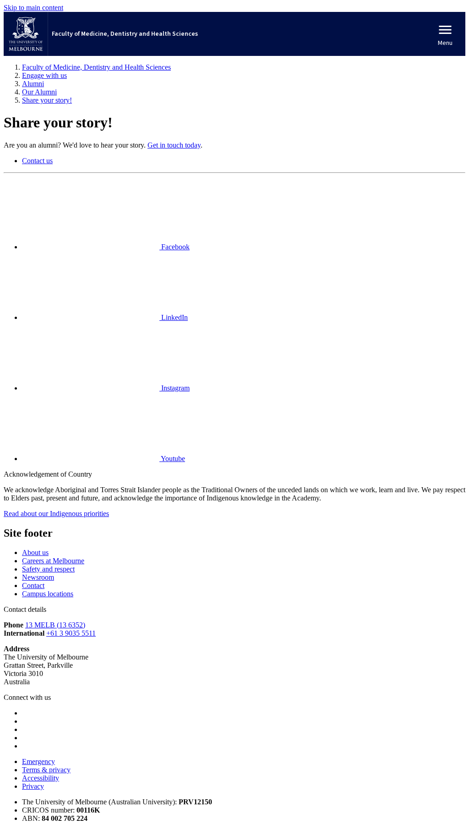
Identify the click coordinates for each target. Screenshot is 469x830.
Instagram (174, 388)
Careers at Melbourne (53, 561)
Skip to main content (33, 7)
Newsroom (38, 577)
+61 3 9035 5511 (71, 633)
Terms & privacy (46, 770)
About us (35, 552)
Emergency (38, 761)
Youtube (172, 458)
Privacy (33, 786)
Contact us (37, 161)
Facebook (174, 247)
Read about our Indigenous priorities (56, 513)
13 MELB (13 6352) (55, 625)
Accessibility (40, 778)
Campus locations (47, 594)
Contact (33, 585)
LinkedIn (173, 317)
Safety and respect (48, 569)
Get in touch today (174, 145)
